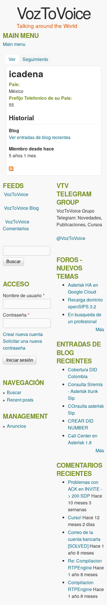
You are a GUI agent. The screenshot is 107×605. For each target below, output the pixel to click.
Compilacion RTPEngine (81, 585)
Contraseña (16, 314)
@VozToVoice (70, 238)
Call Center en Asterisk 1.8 (82, 439)
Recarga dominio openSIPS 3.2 (85, 303)
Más (100, 329)
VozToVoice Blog (21, 208)
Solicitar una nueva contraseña (22, 344)
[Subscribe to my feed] (3, 208)
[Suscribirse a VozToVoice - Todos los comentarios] (11, 169)
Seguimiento (35, 59)
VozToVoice (53, 12)
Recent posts (20, 399)
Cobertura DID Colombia (82, 373)
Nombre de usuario (24, 295)
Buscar (14, 392)
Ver (13, 59)
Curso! (74, 517)
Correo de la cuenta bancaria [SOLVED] (84, 539)
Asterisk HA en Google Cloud (83, 288)
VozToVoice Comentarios (16, 225)
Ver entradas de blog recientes (39, 137)
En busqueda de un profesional (84, 318)
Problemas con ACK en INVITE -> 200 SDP (85, 489)
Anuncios (16, 426)
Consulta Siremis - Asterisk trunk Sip (85, 391)
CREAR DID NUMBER (81, 424)
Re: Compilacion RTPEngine (85, 564)
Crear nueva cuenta (23, 334)
